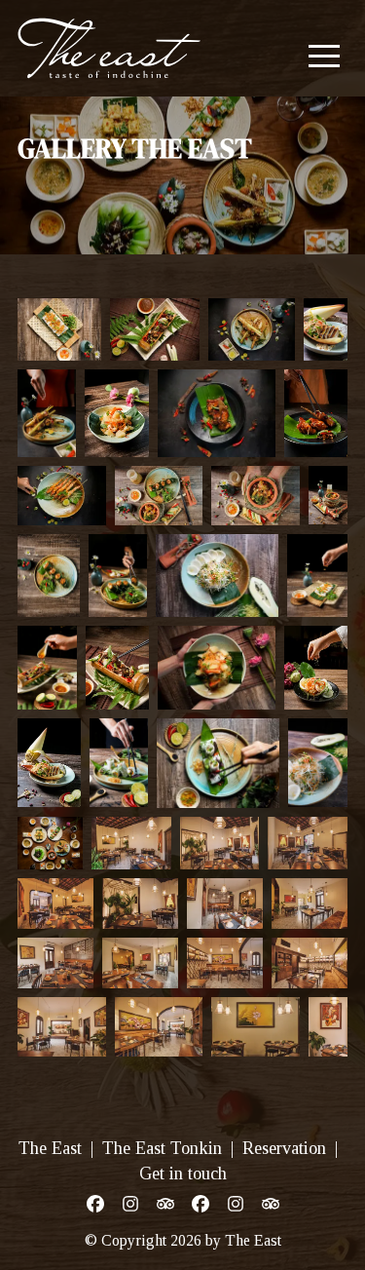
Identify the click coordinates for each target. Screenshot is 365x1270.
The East (50, 1148)
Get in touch (183, 1173)
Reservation (284, 1148)
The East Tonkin (162, 1148)
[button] (324, 55)
